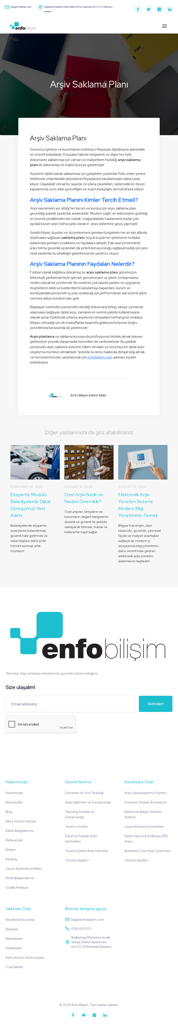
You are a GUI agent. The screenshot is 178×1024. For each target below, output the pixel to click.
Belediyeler (14, 938)
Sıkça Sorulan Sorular (21, 821)
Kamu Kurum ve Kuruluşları (25, 957)
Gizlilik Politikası (17, 887)
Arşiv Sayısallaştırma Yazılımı (145, 793)
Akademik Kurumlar (20, 920)
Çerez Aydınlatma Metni (24, 868)
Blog (9, 812)
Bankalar (12, 929)
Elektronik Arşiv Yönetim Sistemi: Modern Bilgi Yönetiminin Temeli (137, 505)
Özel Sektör (14, 967)
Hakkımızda (14, 793)
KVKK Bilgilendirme (20, 878)
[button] (164, 26)
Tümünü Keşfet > (77, 860)
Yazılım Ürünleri (76, 826)
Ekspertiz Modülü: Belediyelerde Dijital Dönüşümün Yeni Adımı (30, 505)
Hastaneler (14, 948)
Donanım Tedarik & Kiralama (145, 802)
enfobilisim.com (99, 357)
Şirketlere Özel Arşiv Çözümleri (147, 851)
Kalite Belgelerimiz (20, 831)
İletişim (11, 850)
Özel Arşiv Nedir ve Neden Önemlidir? (83, 498)
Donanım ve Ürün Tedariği (84, 793)
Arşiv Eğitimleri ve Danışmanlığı (88, 802)
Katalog (11, 859)
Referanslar (14, 840)
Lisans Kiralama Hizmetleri (144, 826)
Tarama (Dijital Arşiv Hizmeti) (86, 851)
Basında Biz (14, 802)
